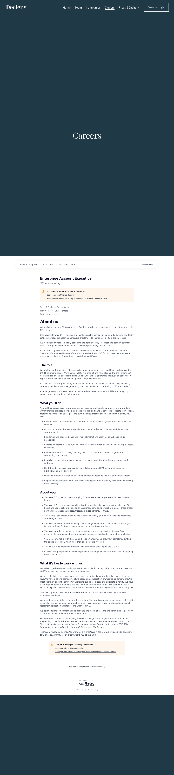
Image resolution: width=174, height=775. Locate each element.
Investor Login (156, 7)
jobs (48, 264)
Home (67, 7)
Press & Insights (129, 7)
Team (78, 7)
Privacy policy (81, 690)
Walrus (43, 327)
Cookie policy (93, 690)
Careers (110, 7)
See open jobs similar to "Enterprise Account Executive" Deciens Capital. (77, 298)
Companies (93, 7)
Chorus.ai (117, 568)
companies (29, 264)
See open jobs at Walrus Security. (61, 295)
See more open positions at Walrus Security (87, 666)
